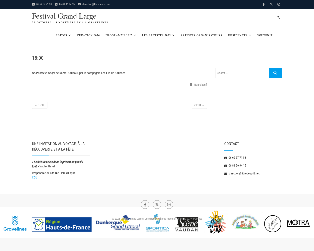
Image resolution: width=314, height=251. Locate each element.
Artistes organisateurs (201, 35)
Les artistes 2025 (156, 35)
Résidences (238, 35)
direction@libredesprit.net (96, 4)
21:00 (199, 105)
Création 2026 (88, 35)
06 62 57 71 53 (44, 4)
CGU (34, 177)
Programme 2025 (119, 35)
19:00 (39, 105)
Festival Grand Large (64, 15)
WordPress (196, 218)
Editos (61, 35)
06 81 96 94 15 (67, 4)
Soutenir (265, 35)
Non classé (200, 84)
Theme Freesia (167, 218)
